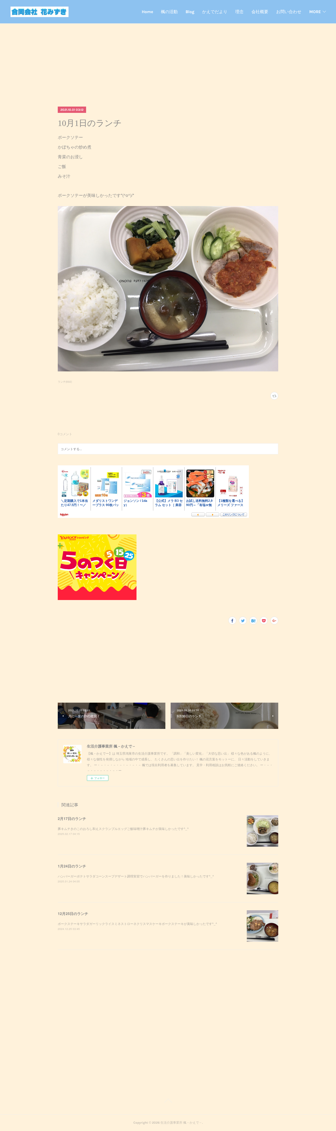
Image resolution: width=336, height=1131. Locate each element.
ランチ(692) (65, 381)
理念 (239, 11)
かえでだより (214, 11)
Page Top (168, 1101)
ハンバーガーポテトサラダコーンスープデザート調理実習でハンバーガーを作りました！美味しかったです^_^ (136, 876)
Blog (190, 11)
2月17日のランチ (72, 818)
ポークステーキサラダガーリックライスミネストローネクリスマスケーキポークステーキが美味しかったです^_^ (137, 923)
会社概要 (259, 11)
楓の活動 (169, 11)
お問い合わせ (288, 11)
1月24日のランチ (72, 866)
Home (147, 11)
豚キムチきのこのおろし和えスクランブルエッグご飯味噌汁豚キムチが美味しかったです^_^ (123, 828)
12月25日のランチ (73, 913)
